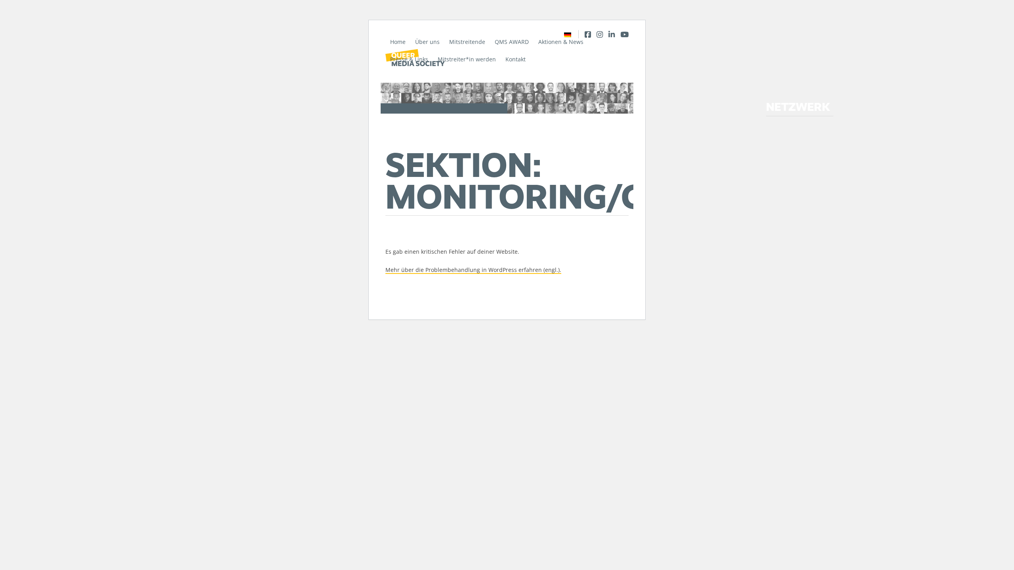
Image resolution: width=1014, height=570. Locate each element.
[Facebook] (588, 34)
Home (398, 42)
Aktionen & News (560, 42)
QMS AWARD (512, 42)
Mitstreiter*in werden (467, 59)
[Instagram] (600, 34)
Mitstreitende (467, 42)
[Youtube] (624, 34)
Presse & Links (409, 59)
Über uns (427, 42)
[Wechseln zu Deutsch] (567, 34)
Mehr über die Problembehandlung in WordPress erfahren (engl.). (473, 270)
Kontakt (515, 59)
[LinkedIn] (611, 34)
